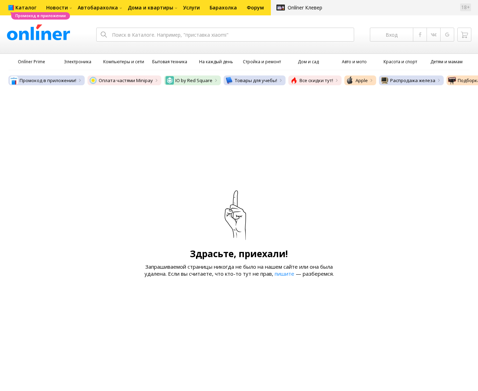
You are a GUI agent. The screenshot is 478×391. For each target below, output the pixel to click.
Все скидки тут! (316, 80)
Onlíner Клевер (305, 7)
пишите (284, 273)
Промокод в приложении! (48, 80)
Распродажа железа (412, 80)
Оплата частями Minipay (126, 80)
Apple (362, 80)
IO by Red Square (193, 80)
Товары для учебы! (256, 80)
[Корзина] (464, 35)
